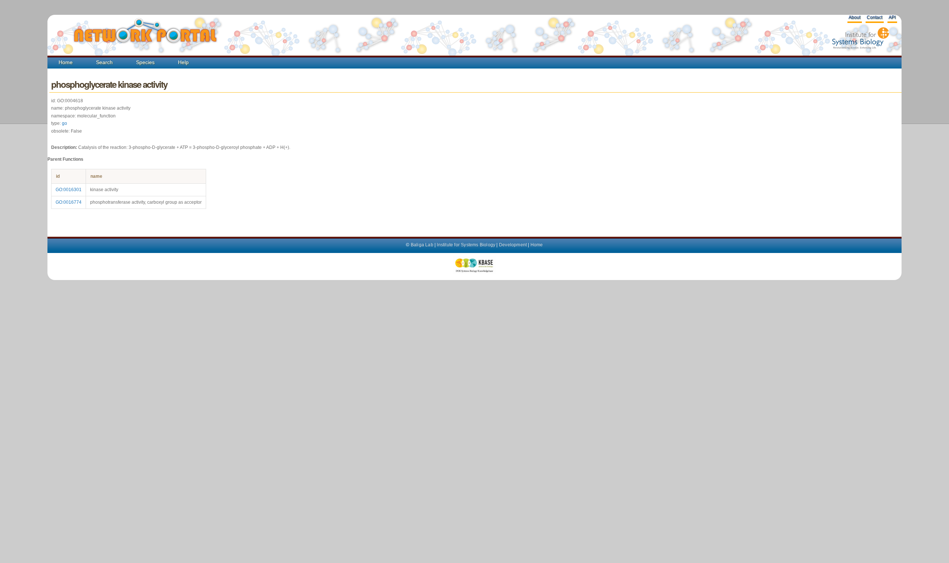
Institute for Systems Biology (466, 244)
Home (66, 62)
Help (183, 62)
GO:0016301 (69, 189)
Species (145, 62)
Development (513, 244)
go (64, 123)
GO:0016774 (69, 202)
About (854, 17)
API (892, 17)
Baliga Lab (422, 244)
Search (104, 62)
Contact (874, 17)
